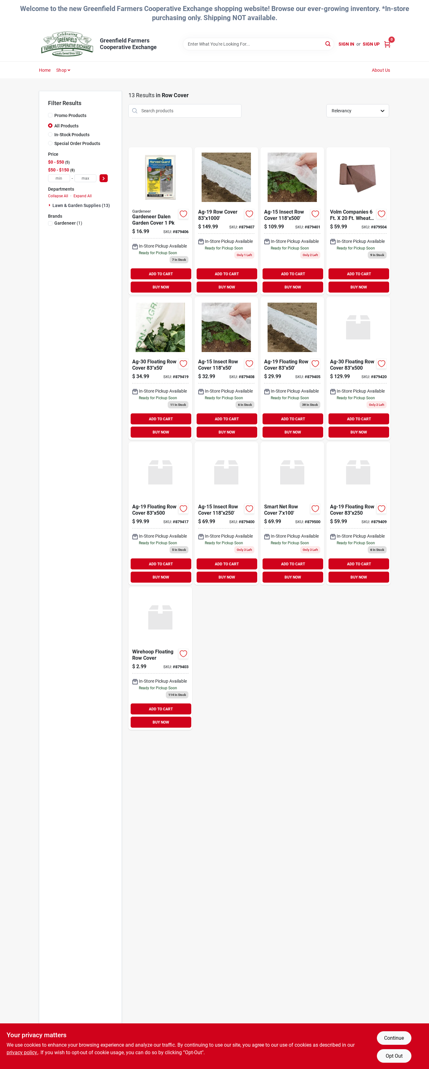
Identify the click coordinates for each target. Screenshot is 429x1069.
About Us (381, 70)
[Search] (328, 43)
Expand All (82, 196)
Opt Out (394, 1056)
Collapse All (58, 196)
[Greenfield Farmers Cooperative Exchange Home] (67, 44)
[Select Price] (104, 178)
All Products (66, 125)
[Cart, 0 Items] (387, 44)
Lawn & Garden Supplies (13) (81, 205)
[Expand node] (50, 205)
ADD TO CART (161, 274)
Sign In (346, 44)
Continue (394, 1038)
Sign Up (371, 44)
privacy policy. (22, 1052)
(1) (68, 223)
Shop (61, 70)
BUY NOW (161, 287)
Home (45, 70)
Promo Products (70, 115)
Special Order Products (77, 143)
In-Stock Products (72, 134)
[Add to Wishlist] (183, 214)
